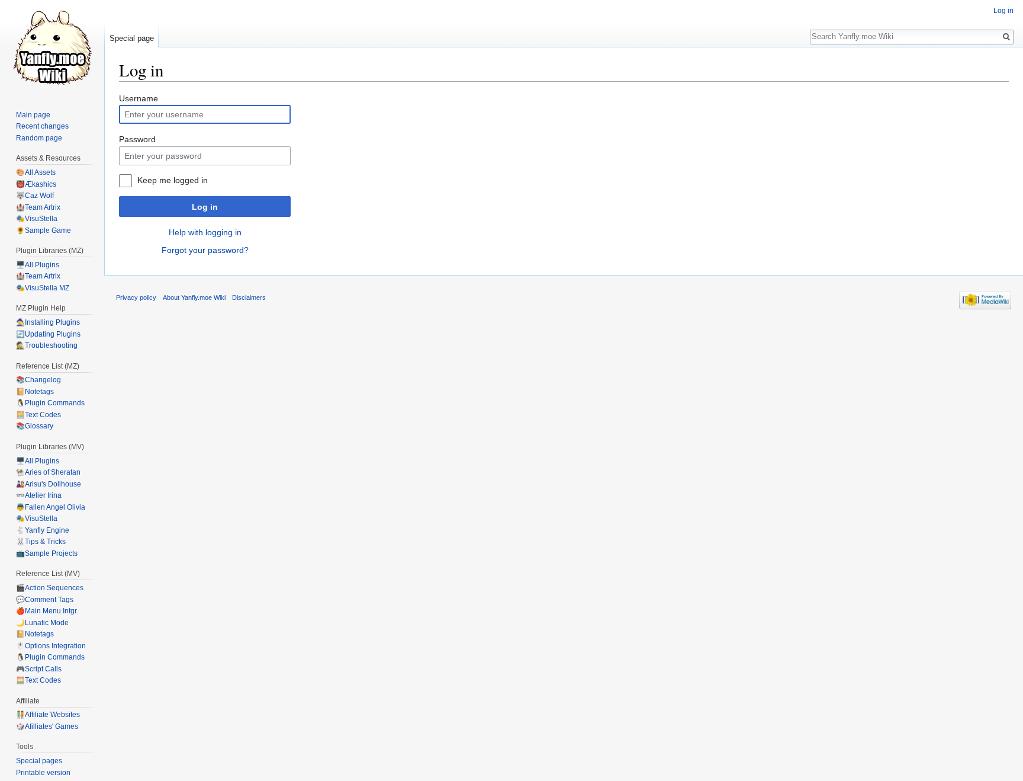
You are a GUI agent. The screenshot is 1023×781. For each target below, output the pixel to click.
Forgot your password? (205, 250)
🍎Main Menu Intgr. (47, 611)
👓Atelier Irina (39, 495)
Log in (205, 207)
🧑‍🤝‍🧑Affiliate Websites (48, 714)
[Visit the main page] (52, 47)
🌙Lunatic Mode (42, 623)
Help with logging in (205, 232)
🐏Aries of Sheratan (48, 472)
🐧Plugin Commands (50, 403)
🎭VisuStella (36, 219)
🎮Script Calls (39, 669)
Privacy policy (136, 297)
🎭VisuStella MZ (42, 288)
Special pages (39, 761)
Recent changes (42, 126)
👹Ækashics (36, 184)
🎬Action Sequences (49, 588)
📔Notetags (35, 392)
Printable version (43, 773)
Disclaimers (249, 297)
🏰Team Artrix (38, 207)
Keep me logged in (172, 180)
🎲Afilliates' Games (47, 726)
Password (137, 139)
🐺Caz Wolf (35, 195)
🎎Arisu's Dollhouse (48, 484)
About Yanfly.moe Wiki (194, 297)
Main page (33, 115)
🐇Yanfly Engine (42, 530)
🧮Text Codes (38, 415)
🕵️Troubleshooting (47, 345)
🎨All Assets (36, 172)
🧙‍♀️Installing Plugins (48, 322)
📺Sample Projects (47, 553)
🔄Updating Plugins (48, 334)
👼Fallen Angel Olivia (50, 507)
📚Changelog (38, 380)
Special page (132, 38)
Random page (39, 138)
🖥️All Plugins (37, 265)
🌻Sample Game (43, 230)
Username (138, 98)
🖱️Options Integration (51, 646)
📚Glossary (34, 426)
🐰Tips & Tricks (41, 541)
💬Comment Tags (44, 600)
